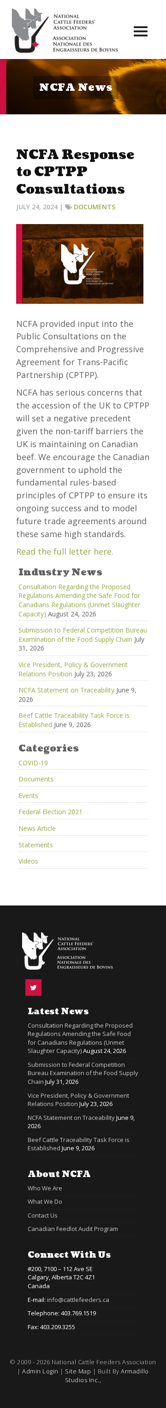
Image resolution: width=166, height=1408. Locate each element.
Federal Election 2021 (50, 811)
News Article (37, 828)
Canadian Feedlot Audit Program (73, 1229)
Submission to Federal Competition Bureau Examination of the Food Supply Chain (82, 635)
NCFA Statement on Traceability (66, 690)
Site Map (78, 1371)
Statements (35, 844)
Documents (94, 206)
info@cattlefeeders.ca (78, 1300)
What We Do (45, 1201)
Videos (28, 861)
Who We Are (45, 1188)
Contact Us (43, 1215)
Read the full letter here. (64, 551)
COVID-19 (33, 762)
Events (28, 795)
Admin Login (40, 1371)
